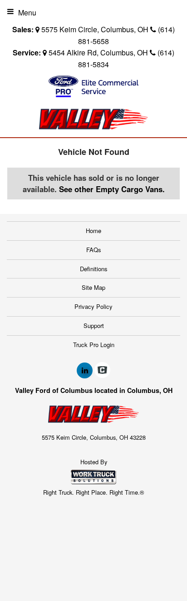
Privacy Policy (93, 306)
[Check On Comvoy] (102, 370)
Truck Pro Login (93, 344)
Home (93, 230)
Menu (27, 12)
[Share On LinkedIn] (85, 370)
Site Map (93, 287)
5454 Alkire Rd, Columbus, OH (98, 52)
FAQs (93, 249)
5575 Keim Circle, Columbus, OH (94, 29)
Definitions (94, 268)
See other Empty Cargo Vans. (112, 189)
